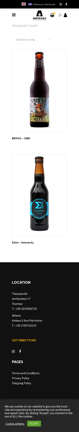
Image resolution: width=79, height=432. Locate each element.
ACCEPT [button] (34, 423)
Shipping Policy (21, 383)
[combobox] (33, 39)
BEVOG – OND (21, 138)
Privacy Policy (20, 378)
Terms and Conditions (26, 373)
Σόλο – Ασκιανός (23, 242)
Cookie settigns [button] (15, 423)
